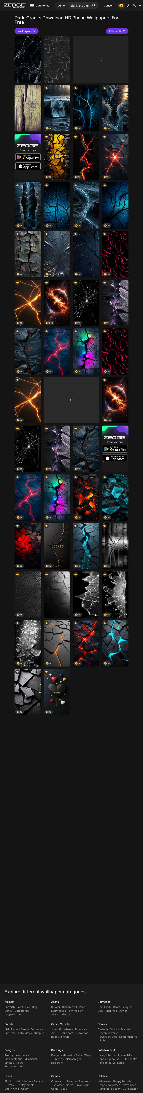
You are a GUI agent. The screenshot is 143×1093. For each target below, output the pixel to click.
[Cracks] (57, 59)
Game (54, 1088)
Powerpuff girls (107, 1036)
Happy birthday (123, 1081)
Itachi (82, 1007)
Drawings (57, 1050)
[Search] (94, 5)
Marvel (125, 1029)
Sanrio (55, 1014)
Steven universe (108, 1033)
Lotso (120, 1062)
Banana (38, 1081)
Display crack (25, 1085)
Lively (101, 1055)
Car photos (68, 1033)
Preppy (9, 1055)
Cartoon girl (73, 1059)
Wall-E (127, 1055)
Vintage (9, 1062)
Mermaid (68, 1055)
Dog (34, 1007)
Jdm (54, 1029)
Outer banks (129, 1059)
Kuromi (55, 1007)
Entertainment (106, 1050)
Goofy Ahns (11, 1088)
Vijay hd (128, 1007)
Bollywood (104, 1001)
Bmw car (82, 1033)
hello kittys (25, 1033)
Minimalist (31, 1059)
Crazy (10, 1085)
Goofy (25, 1088)
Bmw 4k (80, 1029)
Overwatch (58, 1081)
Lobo (103, 1040)
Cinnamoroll (69, 1007)
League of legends (79, 1081)
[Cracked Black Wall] (57, 594)
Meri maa (111, 1010)
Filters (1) (115, 31)
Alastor (65, 1014)
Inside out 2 (107, 1062)
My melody (76, 1010)
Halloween (104, 1081)
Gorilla (8, 1010)
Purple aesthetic (14, 1066)
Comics (102, 1024)
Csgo (64, 1088)
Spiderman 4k (128, 1036)
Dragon (56, 1055)
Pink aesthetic (13, 1059)
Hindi (107, 1007)
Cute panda (22, 1010)
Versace (36, 1029)
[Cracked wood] (28, 108)
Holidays (103, 1076)
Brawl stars (82, 1085)
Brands (8, 1024)
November (129, 1085)
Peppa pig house (108, 1059)
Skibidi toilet (12, 1081)
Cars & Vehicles (61, 1024)
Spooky (116, 1088)
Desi (100, 1010)
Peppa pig (113, 1055)
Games (55, 1076)
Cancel (108, 5)
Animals (9, 1001)
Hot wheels (66, 1029)
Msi (6, 1029)
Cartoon (103, 1029)
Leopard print (13, 1014)
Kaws (19, 1062)
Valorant (58, 1085)
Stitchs (114, 1029)
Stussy (25, 1029)
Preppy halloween (109, 1085)
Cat (27, 1007)
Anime (55, 1001)
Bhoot (116, 1007)
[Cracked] (28, 59)
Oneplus (39, 1033)
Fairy (79, 1055)
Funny (8, 1076)
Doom (69, 1085)
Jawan (123, 1010)
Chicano (58, 1059)
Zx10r (54, 1033)
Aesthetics (22, 1055)
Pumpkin (103, 1088)
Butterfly (9, 1007)
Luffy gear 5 (59, 1010)
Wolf (20, 1007)
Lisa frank (57, 1062)
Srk (100, 1007)
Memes (26, 1081)
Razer (14, 1029)
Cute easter (130, 1088)
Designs (9, 1050)
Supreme (10, 1033)
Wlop (87, 1055)
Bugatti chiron (60, 1036)
